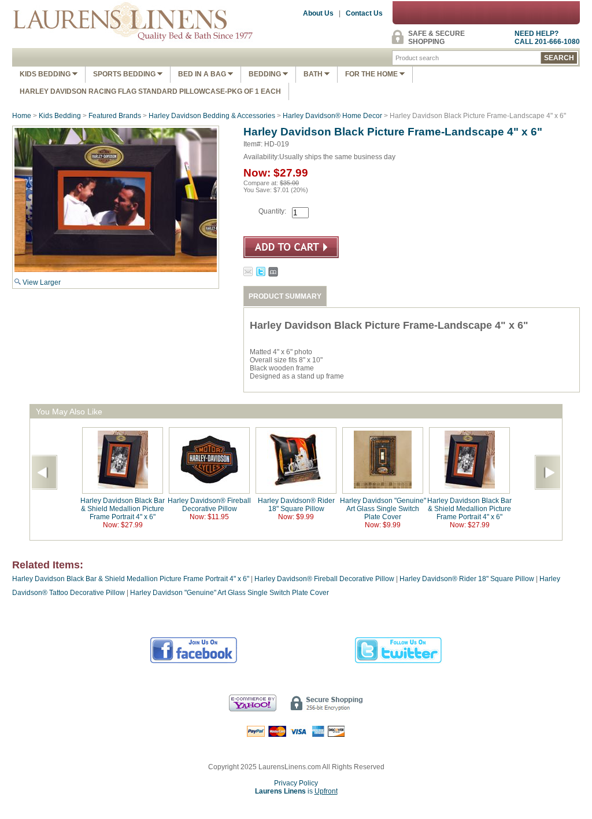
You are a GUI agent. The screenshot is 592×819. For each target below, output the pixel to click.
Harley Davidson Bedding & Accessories (212, 116)
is (296, 791)
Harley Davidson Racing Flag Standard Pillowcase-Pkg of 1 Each (150, 91)
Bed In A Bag (203, 74)
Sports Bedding (125, 74)
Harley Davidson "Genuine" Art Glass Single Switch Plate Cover (383, 509)
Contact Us (364, 13)
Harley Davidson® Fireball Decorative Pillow (209, 505)
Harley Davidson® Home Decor (332, 116)
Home (21, 116)
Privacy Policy (296, 783)
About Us (318, 13)
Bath (314, 74)
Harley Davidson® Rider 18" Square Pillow (296, 505)
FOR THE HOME (372, 74)
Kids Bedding (46, 74)
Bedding (266, 74)
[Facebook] (193, 662)
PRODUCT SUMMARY (285, 296)
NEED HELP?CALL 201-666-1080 (547, 38)
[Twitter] (398, 662)
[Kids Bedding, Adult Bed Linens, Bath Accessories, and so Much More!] (133, 44)
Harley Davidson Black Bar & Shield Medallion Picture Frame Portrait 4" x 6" (122, 509)
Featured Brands (114, 116)
